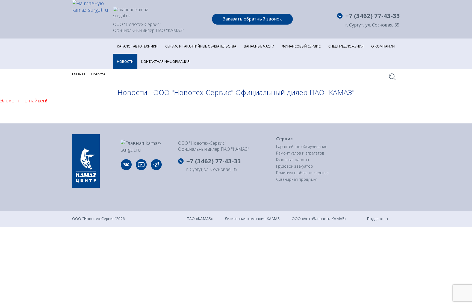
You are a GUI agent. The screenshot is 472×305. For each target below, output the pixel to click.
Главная (78, 74)
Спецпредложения (346, 46)
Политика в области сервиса (302, 172)
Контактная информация (165, 61)
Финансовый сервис (301, 46)
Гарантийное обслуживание (301, 146)
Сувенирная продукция (296, 179)
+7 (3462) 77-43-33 (372, 15)
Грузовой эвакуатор (294, 166)
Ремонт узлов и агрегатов (300, 153)
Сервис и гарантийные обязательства (200, 46)
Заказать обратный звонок (252, 19)
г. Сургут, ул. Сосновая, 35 (372, 25)
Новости (125, 61)
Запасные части (259, 46)
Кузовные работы (292, 159)
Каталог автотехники (137, 46)
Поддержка (377, 218)
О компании (383, 46)
